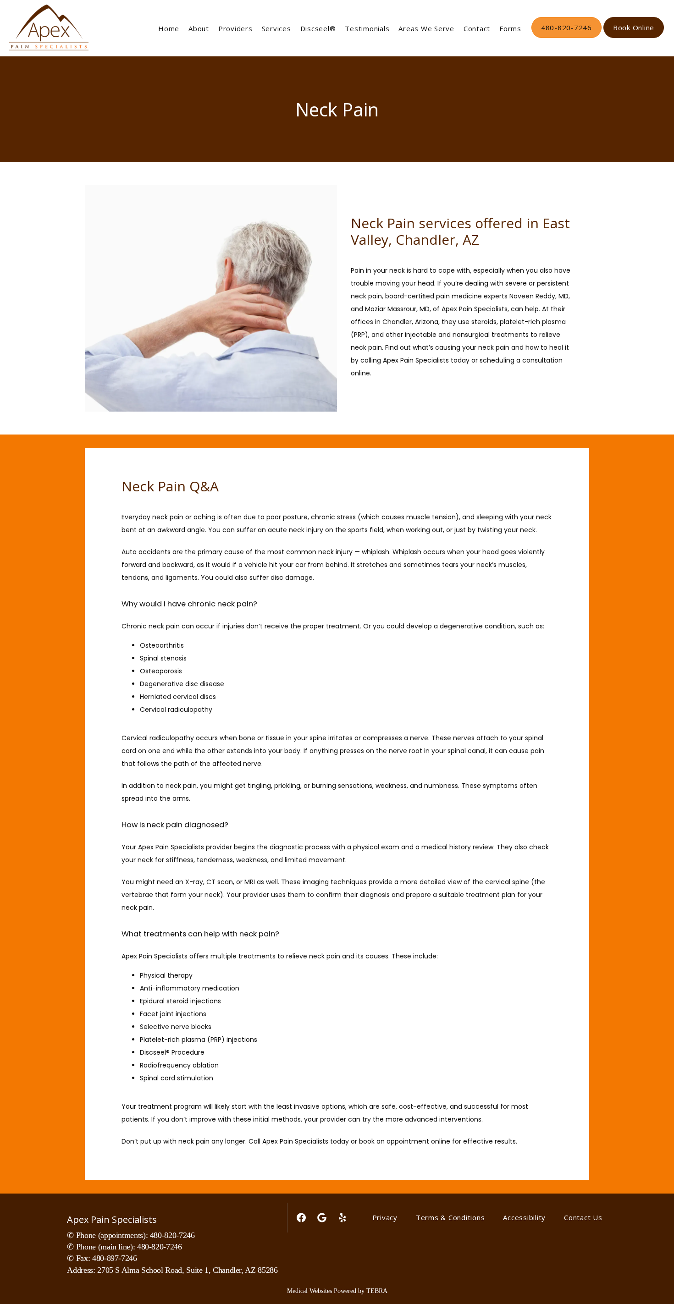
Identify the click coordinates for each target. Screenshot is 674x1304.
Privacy (385, 1217)
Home (168, 28)
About (198, 28)
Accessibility (524, 1217)
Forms (510, 28)
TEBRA (376, 1290)
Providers (235, 28)
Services (276, 28)
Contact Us (583, 1217)
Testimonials (367, 28)
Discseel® (318, 28)
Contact (477, 28)
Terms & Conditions (450, 1217)
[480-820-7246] (566, 37)
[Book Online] (633, 37)
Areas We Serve (426, 28)
